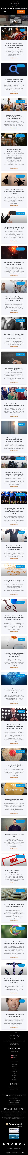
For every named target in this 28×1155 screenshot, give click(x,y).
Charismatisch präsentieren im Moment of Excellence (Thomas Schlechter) (14, 980)
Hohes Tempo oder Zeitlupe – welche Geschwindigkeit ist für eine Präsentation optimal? (14, 474)
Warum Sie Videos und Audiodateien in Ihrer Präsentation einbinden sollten (14, 151)
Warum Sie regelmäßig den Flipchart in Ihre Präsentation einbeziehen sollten (14, 298)
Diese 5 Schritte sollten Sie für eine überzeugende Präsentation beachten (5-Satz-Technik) (14, 617)
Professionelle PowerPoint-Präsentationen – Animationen (14, 942)
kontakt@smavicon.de (14, 1087)
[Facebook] (4, 1144)
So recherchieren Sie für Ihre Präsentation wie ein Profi (14, 80)
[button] (5, 11)
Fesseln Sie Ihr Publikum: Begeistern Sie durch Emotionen (14, 404)
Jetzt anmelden (14, 1051)
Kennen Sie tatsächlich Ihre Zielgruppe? (14, 766)
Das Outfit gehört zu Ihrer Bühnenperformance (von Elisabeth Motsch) (14, 547)
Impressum (10, 1148)
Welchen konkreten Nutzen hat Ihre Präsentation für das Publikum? (14, 690)
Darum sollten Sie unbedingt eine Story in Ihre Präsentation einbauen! (14, 191)
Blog (14, 1077)
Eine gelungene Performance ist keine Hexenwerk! (14, 581)
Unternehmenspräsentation (14, 1104)
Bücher (14, 1073)
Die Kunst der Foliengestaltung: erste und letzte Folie (14, 335)
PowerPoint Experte (14, 1098)
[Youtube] (16, 1144)
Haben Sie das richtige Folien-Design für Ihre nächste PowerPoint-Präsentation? (13, 1114)
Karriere (14, 1075)
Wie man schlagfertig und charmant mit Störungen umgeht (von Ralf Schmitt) (14, 439)
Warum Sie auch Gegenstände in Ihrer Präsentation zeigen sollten (14, 228)
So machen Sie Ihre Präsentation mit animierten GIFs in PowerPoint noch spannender (14, 1117)
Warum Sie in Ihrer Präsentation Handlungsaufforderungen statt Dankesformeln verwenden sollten (14, 510)
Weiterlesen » (14, 58)
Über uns (14, 1069)
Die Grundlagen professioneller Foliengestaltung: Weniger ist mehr (14, 906)
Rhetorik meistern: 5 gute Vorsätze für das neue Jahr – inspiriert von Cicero (14, 45)
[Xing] (24, 1144)
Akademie (14, 1071)
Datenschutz (17, 1148)
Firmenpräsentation (14, 1102)
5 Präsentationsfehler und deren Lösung (14, 835)
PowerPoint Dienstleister (14, 1100)
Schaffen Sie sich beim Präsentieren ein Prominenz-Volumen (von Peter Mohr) (14, 726)
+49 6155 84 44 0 (14, 1089)
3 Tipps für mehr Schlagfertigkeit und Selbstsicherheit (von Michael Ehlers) (14, 654)
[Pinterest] (20, 1144)
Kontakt (14, 1079)
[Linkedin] (8, 1144)
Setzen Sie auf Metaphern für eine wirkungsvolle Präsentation (14, 369)
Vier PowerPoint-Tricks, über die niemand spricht (13, 1112)
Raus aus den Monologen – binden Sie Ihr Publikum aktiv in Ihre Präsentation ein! (14, 116)
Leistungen (14, 1064)
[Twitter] (12, 1144)
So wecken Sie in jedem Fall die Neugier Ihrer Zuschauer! (14, 263)
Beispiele (14, 1066)
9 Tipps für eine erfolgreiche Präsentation (14, 800)
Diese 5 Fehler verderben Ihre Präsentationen (14, 871)
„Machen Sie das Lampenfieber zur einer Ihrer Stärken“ (14, 1015)
